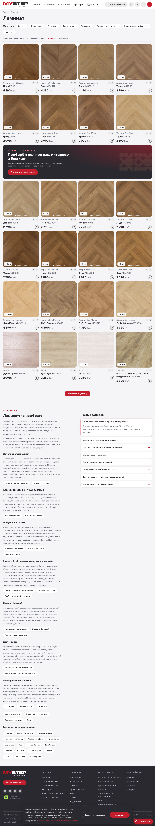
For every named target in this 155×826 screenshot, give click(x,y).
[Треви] (96, 62)
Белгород (20, 756)
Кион (48, 273)
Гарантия (42, 706)
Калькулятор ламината (16, 635)
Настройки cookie (10, 822)
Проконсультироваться (109, 777)
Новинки (51, 38)
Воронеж (9, 745)
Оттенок (52, 26)
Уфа (20, 745)
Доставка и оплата (107, 785)
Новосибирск (33, 745)
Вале (48, 86)
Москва (8, 733)
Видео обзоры (77, 801)
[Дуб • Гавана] (59, 299)
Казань (48, 751)
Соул (48, 136)
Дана (10, 222)
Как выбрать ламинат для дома (20, 673)
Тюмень (20, 751)
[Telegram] (5, 791)
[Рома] (59, 199)
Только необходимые (95, 815)
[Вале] (59, 62)
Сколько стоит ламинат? (94, 455)
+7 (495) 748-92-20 (116, 4)
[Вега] (134, 249)
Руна (86, 136)
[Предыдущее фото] (5, 62)
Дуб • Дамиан (52, 373)
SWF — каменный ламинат (17, 596)
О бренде (9, 706)
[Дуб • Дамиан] (59, 350)
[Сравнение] (137, 4)
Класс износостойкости (135, 26)
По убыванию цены (35, 38)
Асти (86, 222)
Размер (8, 32)
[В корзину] (37, 91)
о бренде (49, 4)
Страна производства (107, 26)
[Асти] (96, 199)
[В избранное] (37, 82)
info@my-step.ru (145, 815)
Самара (8, 751)
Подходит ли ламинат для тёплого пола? (102, 447)
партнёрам (78, 4)
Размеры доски (12, 554)
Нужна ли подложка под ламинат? (99, 484)
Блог (29, 720)
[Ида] (134, 112)
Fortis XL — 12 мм (36, 548)
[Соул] (59, 112)
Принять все (120, 815)
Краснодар (53, 739)
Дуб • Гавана (52, 323)
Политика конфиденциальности (16, 819)
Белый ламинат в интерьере (18, 667)
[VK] (15, 791)
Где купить (131, 789)
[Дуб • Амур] (21, 350)
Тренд (124, 86)
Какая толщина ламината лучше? (98, 469)
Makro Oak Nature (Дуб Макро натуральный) (132, 375)
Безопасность (76, 781)
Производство (26, 706)
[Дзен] (20, 791)
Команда (74, 785)
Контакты (131, 785)
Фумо (86, 273)
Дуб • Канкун (14, 323)
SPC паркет (47, 789)
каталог (37, 4)
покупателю (63, 4)
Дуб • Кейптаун (129, 323)
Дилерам (130, 777)
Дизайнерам (132, 781)
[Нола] (21, 62)
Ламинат (46, 777)
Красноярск (35, 751)
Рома (48, 222)
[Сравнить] (33, 82)
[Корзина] (149, 4)
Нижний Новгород (14, 739)
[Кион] (59, 249)
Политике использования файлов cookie (57, 820)
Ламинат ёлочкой (40, 629)
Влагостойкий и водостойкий (19, 590)
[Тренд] (134, 62)
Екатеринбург (45, 733)
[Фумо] (96, 249)
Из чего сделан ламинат (16, 483)
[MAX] (10, 791)
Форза (11, 273)
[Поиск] (131, 4)
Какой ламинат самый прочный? (97, 462)
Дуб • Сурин (89, 323)
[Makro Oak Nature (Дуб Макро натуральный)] (134, 350)
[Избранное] (143, 4)
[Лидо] (134, 199)
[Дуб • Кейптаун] (134, 299)
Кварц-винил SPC (50, 781)
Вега (123, 273)
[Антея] (96, 350)
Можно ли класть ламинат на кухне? (100, 440)
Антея (86, 373)
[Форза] (21, 249)
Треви (86, 86)
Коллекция (35, 26)
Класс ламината (12, 515)
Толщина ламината (14, 548)
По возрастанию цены (13, 38)
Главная (6, 12)
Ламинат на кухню (46, 590)
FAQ (100, 800)
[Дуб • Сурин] (96, 299)
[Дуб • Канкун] (21, 299)
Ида (123, 136)
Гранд (10, 136)
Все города (35, 756)
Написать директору (108, 804)
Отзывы (73, 797)
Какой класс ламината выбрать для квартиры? (105, 421)
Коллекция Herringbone (16, 629)
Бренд (20, 26)
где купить (92, 4)
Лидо (123, 222)
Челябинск (49, 745)
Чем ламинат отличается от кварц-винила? (103, 477)
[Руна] (96, 112)
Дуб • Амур (14, 373)
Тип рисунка (68, 26)
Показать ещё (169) (77, 393)
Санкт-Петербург (25, 733)
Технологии (75, 777)
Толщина (85, 26)
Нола (10, 86)
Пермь (8, 756)
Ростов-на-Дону (35, 739)
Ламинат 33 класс (33, 515)
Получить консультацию (23, 172)
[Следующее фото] (36, 62)
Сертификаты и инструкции (105, 794)
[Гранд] (21, 112)
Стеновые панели (50, 797)
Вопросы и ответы (13, 720)
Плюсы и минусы (41, 483)
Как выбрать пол (13, 714)
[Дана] (21, 199)
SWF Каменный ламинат (53, 793)
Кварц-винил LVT (50, 785)
